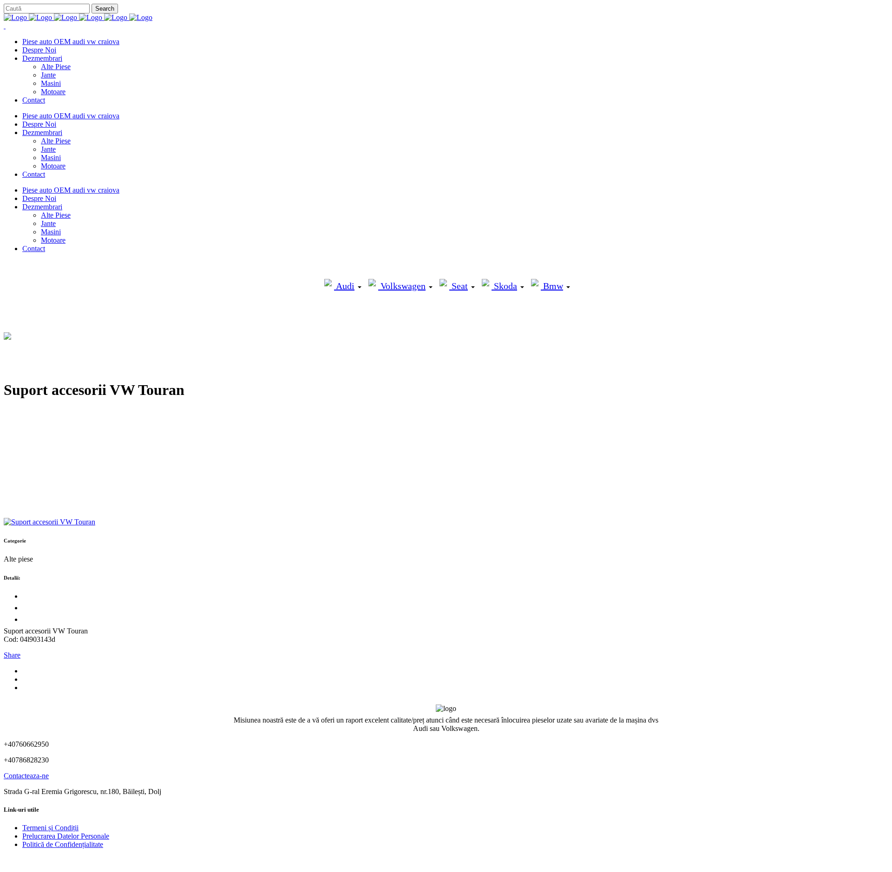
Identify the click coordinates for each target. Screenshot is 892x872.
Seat (458, 286)
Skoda (504, 286)
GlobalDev (117, 860)
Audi (344, 286)
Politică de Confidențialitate (62, 844)
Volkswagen (402, 286)
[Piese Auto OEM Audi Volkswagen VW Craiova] (78, 17)
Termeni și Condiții (50, 828)
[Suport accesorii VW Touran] (49, 522)
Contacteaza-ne (26, 776)
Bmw (552, 286)
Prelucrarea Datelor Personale (65, 836)
